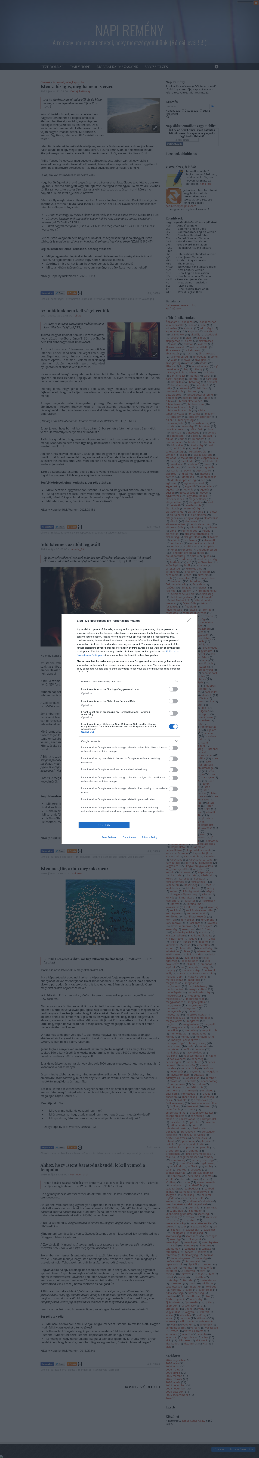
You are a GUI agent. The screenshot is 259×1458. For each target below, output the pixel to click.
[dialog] (129, 729)
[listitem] (129, 681)
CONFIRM (104, 825)
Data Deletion (109, 837)
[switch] (173, 689)
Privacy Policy (149, 837)
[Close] (190, 621)
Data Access (129, 837)
